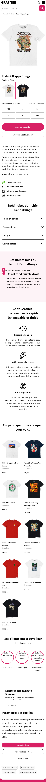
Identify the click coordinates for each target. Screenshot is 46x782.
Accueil (5, 14)
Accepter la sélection (23, 752)
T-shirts (11, 14)
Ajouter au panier (23, 127)
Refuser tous (23, 758)
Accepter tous (23, 745)
